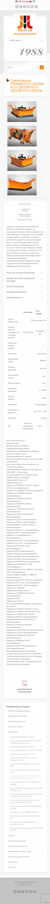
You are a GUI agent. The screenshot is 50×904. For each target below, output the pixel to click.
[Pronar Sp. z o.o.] (25, 31)
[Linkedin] (28, 7)
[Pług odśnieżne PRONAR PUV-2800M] (22, 170)
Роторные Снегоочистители (18, 857)
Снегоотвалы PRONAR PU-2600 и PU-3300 (26, 750)
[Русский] (30, 1)
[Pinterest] (36, 7)
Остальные (12, 867)
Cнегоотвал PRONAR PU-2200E (22, 747)
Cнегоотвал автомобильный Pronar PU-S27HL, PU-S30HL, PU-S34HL (25, 801)
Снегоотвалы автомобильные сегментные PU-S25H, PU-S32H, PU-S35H (26, 795)
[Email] (16, 7)
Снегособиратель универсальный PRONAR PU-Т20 (26, 829)
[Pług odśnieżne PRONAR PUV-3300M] (22, 195)
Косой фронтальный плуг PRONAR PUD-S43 (25, 817)
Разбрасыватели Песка (17, 721)
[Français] (23, 1)
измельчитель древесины (17, 846)
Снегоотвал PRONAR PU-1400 (21, 737)
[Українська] (34, 1)
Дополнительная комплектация (25, 215)
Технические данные (25, 210)
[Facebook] (24, 7)
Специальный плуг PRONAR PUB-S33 (24, 812)
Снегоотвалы (13, 732)
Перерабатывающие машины (19, 711)
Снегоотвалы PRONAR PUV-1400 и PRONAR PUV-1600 (23, 759)
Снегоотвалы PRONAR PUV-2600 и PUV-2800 (25, 765)
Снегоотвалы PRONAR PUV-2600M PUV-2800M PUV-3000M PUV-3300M (26, 777)
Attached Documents (25, 220)
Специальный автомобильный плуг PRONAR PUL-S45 (23, 823)
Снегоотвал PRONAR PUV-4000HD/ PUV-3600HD (25, 783)
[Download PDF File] (24, 687)
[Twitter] (20, 7)
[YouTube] (32, 7)
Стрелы (11, 836)
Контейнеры (12, 862)
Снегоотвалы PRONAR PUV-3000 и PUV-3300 (25, 771)
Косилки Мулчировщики (17, 841)
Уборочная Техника (15, 727)
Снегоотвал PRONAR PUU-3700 (22, 754)
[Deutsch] (16, 1)
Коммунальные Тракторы (17, 716)
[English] (20, 1)
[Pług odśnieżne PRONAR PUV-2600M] (22, 122)
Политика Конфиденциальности (24, 882)
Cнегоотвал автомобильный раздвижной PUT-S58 (25, 807)
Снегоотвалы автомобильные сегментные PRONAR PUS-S (26, 789)
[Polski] (27, 1)
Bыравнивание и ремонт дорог (19, 851)
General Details (25, 204)
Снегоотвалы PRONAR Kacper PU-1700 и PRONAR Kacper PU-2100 (25, 742)
